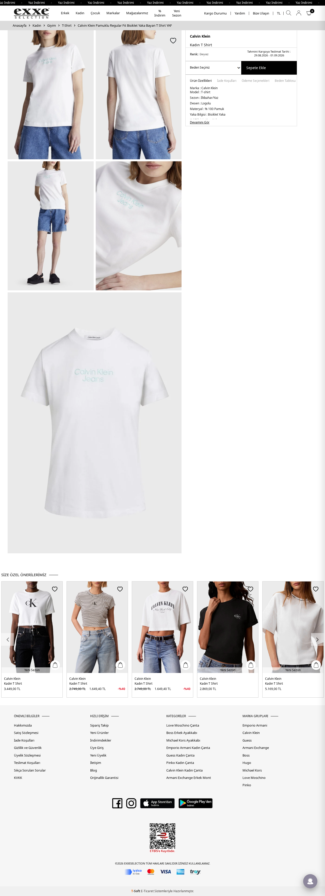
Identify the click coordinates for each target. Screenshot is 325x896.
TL (279, 13)
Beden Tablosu (285, 81)
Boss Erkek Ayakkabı (181, 733)
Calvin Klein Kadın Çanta (184, 770)
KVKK (18, 778)
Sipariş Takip (99, 725)
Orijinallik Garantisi (104, 778)
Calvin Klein (200, 36)
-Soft (136, 891)
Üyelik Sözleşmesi (27, 755)
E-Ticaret (147, 891)
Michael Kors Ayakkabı (183, 740)
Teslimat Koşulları (27, 763)
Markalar (113, 13)
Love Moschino (254, 778)
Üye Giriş (97, 748)
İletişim (95, 763)
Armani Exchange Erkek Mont (188, 778)
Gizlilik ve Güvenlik (28, 748)
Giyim (51, 25)
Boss (246, 755)
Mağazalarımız (137, 13)
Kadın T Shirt (13, 683)
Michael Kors (252, 770)
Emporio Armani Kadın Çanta (188, 748)
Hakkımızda (23, 725)
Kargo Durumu (215, 13)
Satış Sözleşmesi (26, 733)
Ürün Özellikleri (201, 81)
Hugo (246, 763)
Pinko (246, 785)
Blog (93, 770)
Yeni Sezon (176, 13)
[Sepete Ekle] (55, 665)
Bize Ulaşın (261, 13)
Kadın (80, 13)
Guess (247, 740)
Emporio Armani (254, 725)
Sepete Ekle (256, 67)
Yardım (240, 13)
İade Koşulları (226, 81)
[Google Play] (195, 805)
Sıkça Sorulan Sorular (30, 770)
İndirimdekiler (100, 740)
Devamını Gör (199, 122)
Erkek (65, 13)
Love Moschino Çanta (182, 725)
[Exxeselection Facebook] (117, 805)
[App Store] (157, 805)
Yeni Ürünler (99, 733)
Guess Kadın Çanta (180, 755)
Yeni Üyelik (98, 755)
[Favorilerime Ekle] (54, 589)
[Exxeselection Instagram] (131, 805)
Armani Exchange (255, 748)
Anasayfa (19, 25)
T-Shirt (67, 25)
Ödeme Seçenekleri (255, 81)
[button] (7, 639)
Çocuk (95, 13)
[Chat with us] (310, 881)
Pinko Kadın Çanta (180, 763)
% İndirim (159, 13)
